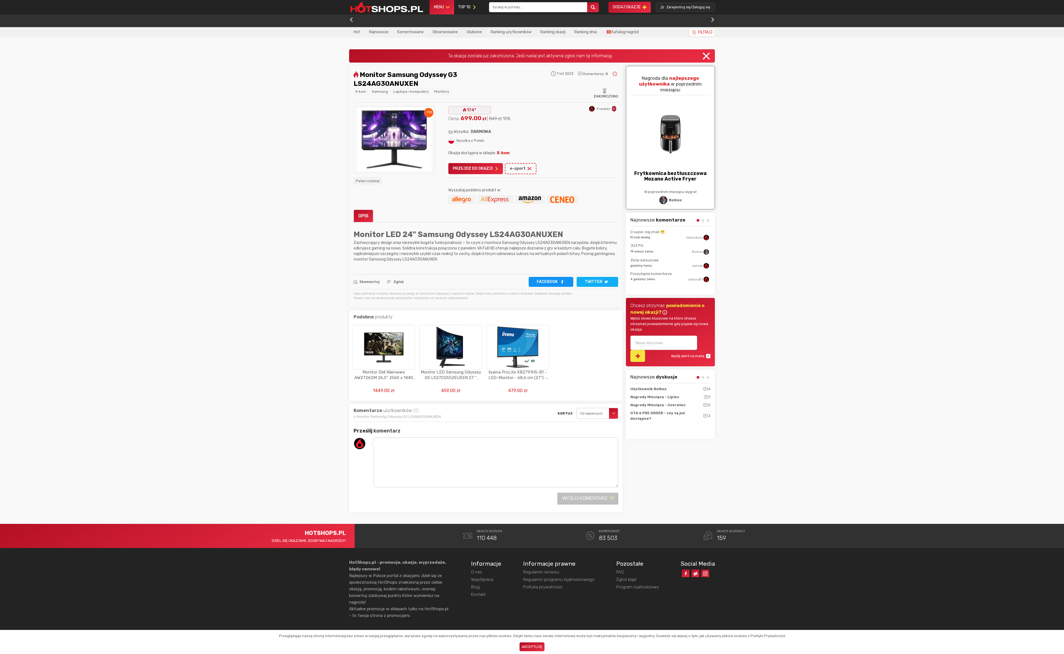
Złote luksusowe (644, 260)
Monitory (441, 91)
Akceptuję (532, 647)
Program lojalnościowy (637, 587)
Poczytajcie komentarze (651, 274)
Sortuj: (565, 413)
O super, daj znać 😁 (647, 232)
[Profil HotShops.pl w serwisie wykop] (695, 573)
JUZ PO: (637, 245)
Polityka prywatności (542, 587)
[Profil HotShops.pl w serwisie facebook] (685, 573)
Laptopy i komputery (411, 91)
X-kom (360, 91)
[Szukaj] (593, 7)
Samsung (380, 91)
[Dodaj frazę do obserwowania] (637, 356)
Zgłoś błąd (626, 579)
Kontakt (478, 594)
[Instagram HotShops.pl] (705, 573)
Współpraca (482, 579)
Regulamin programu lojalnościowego (558, 579)
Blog (475, 587)
